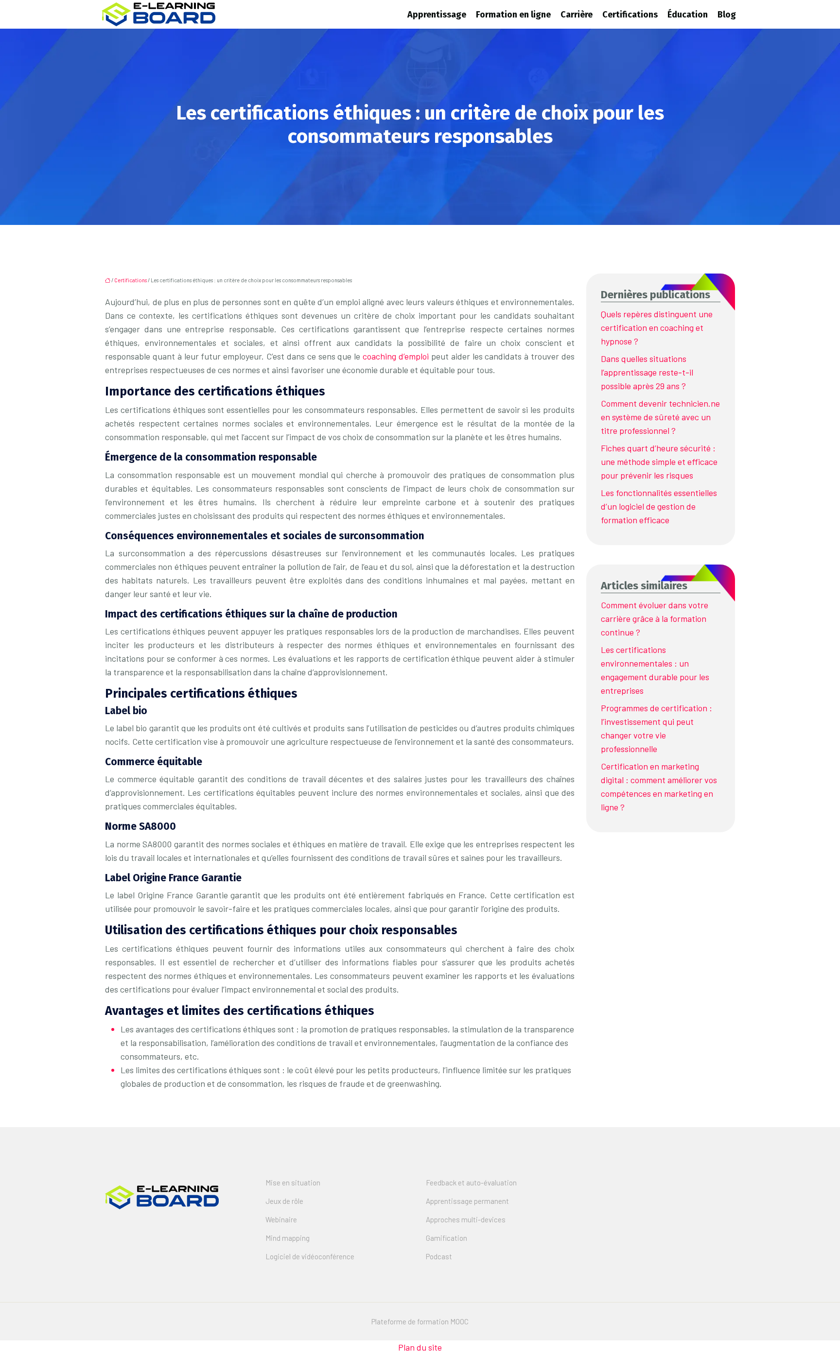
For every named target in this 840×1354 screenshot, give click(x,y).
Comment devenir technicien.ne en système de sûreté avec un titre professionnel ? (660, 417)
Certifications (630, 14)
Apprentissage (436, 14)
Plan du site (420, 1347)
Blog (727, 14)
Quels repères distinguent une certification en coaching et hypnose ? (657, 327)
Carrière (576, 14)
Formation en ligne (513, 14)
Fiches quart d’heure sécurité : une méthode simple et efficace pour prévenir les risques (659, 461)
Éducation (687, 14)
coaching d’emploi (396, 356)
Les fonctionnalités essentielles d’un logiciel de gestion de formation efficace (659, 506)
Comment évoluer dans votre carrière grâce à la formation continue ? (654, 618)
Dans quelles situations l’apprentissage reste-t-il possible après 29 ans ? (647, 372)
